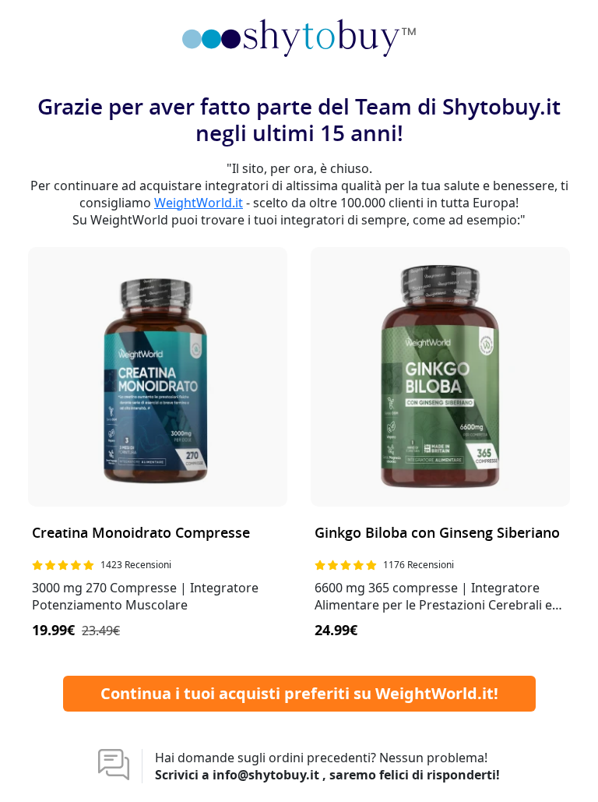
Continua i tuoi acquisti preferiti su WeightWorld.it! (299, 693)
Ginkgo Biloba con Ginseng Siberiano (437, 533)
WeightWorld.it (198, 202)
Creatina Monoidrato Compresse (141, 533)
